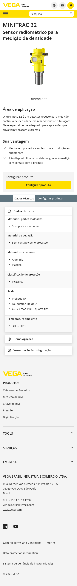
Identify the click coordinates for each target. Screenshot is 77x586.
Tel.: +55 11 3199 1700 (17, 500)
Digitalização (11, 417)
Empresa (10, 462)
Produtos (11, 383)
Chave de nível (12, 403)
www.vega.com (12, 509)
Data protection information (20, 553)
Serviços (10, 448)
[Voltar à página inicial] (17, 373)
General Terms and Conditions (22, 543)
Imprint (50, 543)
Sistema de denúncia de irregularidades (28, 563)
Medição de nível (13, 397)
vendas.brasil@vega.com (18, 505)
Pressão (8, 410)
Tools (8, 433)
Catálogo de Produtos (16, 390)
